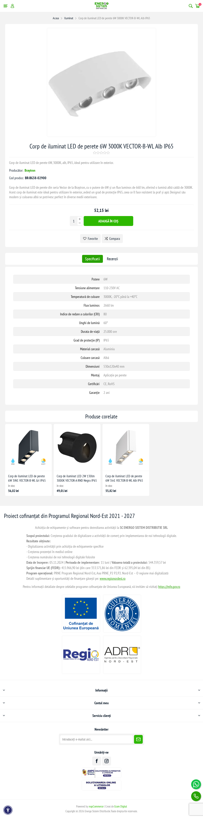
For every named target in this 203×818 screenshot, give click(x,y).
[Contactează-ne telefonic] (196, 796)
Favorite (93, 238)
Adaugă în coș (108, 221)
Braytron (30, 170)
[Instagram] (106, 761)
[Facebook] (96, 761)
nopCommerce (96, 806)
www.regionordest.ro (112, 578)
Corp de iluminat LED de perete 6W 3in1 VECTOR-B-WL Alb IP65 (124, 478)
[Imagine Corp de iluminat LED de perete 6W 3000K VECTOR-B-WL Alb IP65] (101, 135)
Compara (114, 238)
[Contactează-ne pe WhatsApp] (196, 784)
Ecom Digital (120, 806)
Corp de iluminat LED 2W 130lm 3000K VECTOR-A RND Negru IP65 (77, 478)
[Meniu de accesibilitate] (8, 810)
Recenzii (112, 258)
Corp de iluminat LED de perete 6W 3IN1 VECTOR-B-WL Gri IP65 (27, 478)
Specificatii (92, 258)
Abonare (138, 739)
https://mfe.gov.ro (169, 586)
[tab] (92, 259)
